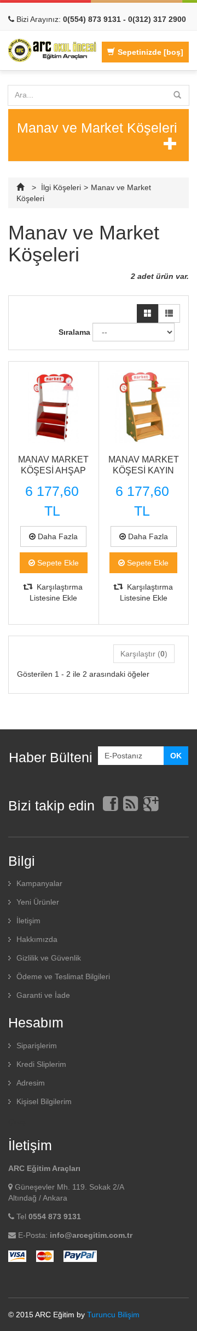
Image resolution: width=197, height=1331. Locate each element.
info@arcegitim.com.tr (91, 1235)
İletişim (28, 920)
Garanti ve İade (43, 995)
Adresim (30, 1082)
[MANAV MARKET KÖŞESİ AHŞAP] (53, 406)
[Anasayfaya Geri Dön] (21, 187)
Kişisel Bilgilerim (44, 1101)
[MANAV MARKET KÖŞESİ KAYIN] (144, 406)
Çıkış (17, 1121)
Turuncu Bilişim (113, 1314)
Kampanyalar (39, 883)
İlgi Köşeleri (61, 187)
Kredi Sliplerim (41, 1064)
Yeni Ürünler (37, 902)
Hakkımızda (36, 939)
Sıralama (74, 332)
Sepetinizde (150, 52)
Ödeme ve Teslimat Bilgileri (63, 976)
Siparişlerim (36, 1045)
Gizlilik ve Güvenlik (48, 957)
